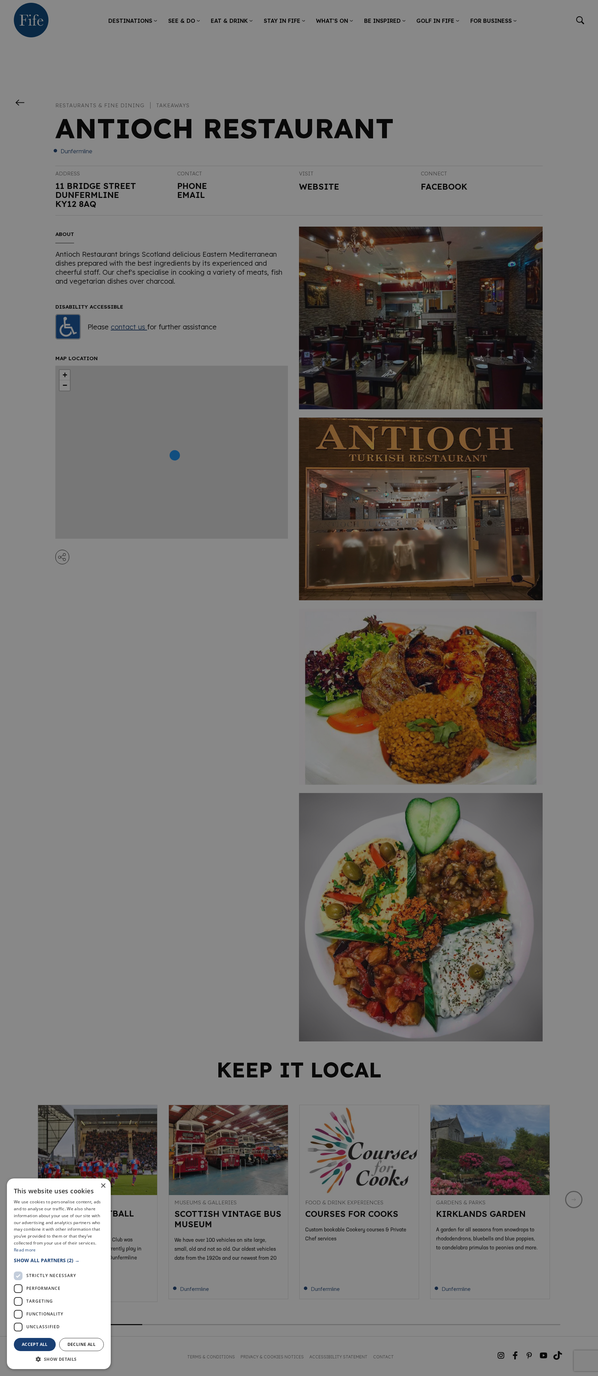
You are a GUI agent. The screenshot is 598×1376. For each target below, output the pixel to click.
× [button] (103, 1185)
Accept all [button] (35, 1344)
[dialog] (299, 688)
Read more (25, 1250)
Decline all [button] (81, 1344)
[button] (59, 1260)
